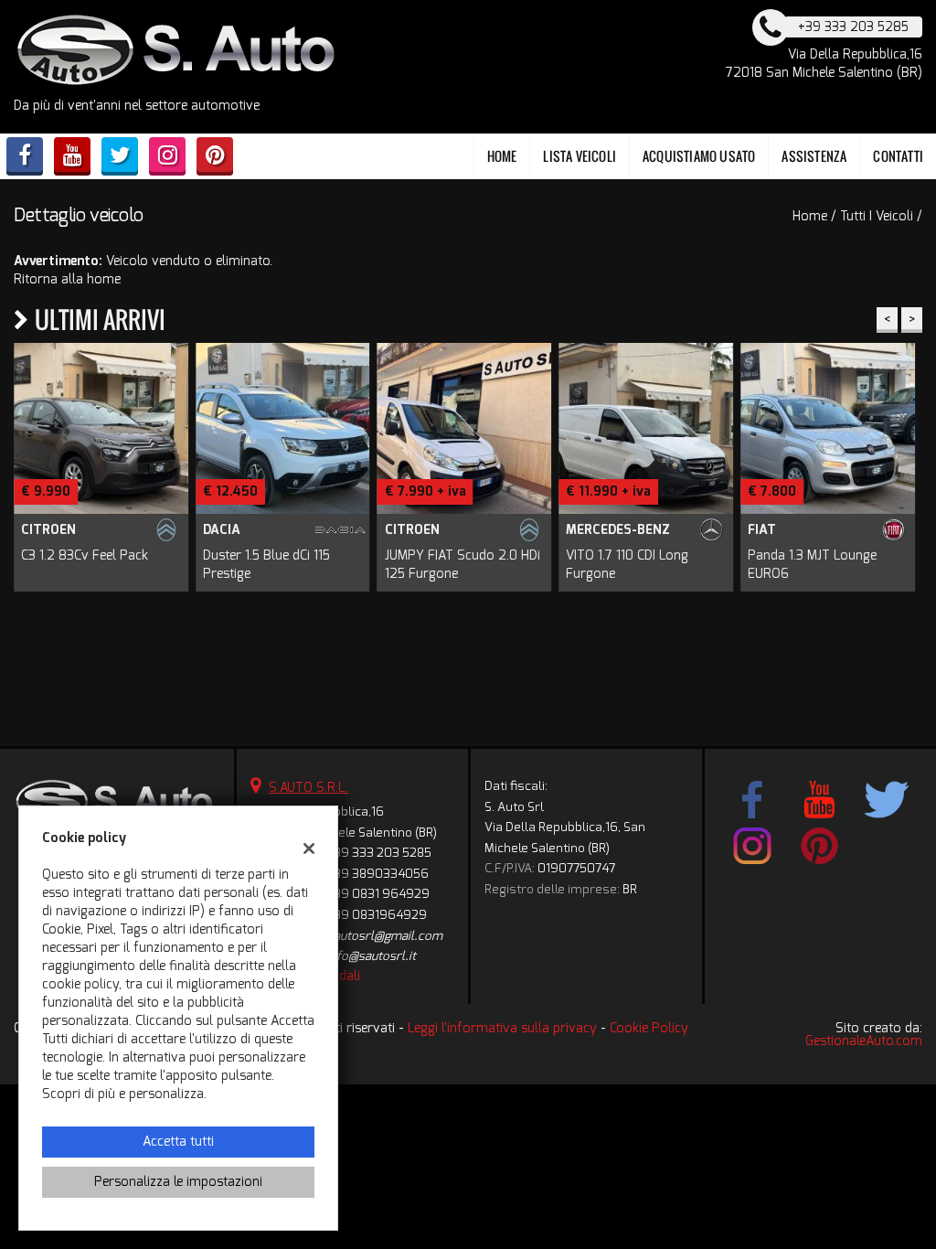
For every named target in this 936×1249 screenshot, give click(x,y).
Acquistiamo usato (699, 155)
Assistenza (814, 155)
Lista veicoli (579, 155)
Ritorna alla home (67, 279)
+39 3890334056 (378, 873)
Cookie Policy (649, 1028)
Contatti (898, 155)
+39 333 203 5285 (379, 852)
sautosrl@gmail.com (384, 936)
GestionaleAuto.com (863, 1041)
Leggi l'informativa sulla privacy (502, 1028)
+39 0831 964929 (378, 894)
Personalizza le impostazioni (178, 1181)
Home (502, 155)
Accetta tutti (178, 1141)
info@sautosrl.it (371, 956)
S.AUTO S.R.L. (308, 787)
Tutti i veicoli (876, 216)
